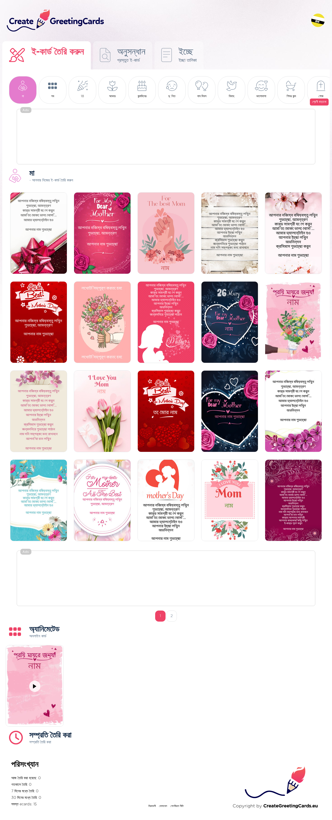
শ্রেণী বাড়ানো (319, 101)
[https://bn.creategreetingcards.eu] (155, 20)
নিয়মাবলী (152, 806)
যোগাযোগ (163, 806)
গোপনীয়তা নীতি (177, 806)
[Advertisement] (166, 137)
